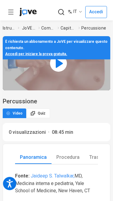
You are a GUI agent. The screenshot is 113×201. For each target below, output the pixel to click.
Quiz (42, 113)
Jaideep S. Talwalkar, (52, 176)
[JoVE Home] (28, 12)
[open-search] (61, 12)
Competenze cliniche (48, 28)
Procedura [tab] (68, 157)
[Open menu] (11, 12)
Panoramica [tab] (33, 157)
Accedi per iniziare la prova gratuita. (36, 54)
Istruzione (9, 28)
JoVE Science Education (29, 28)
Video (18, 113)
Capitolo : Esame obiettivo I (68, 28)
